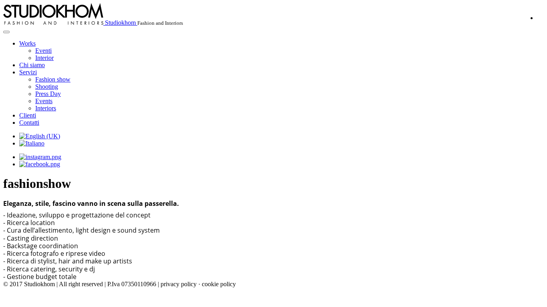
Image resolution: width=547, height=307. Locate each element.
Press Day (48, 93)
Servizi (28, 72)
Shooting (46, 86)
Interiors (45, 108)
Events (43, 101)
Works (27, 43)
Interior (44, 57)
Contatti (29, 122)
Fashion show (52, 79)
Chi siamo (32, 65)
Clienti (27, 115)
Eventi (43, 50)
